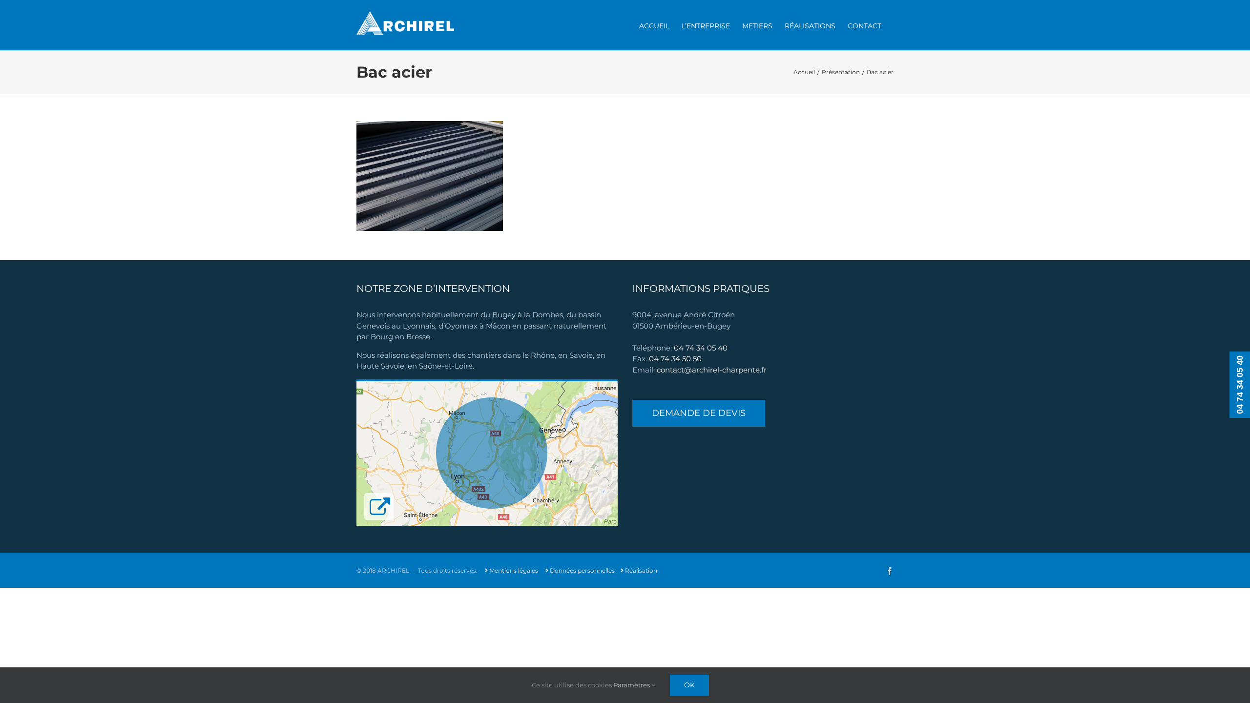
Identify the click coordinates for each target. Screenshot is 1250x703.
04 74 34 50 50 (675, 358)
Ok (689, 685)
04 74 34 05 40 (701, 347)
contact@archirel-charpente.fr (712, 369)
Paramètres (632, 685)
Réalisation (640, 570)
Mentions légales (513, 570)
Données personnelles (581, 570)
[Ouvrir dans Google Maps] (487, 384)
